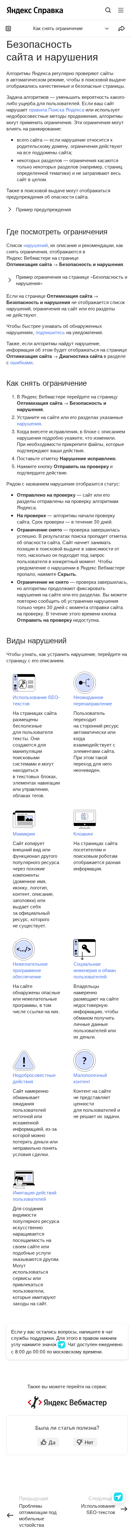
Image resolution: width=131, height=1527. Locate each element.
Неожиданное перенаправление (92, 700)
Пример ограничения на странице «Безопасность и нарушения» (71, 279)
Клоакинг (83, 833)
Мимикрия (24, 833)
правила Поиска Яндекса (56, 109)
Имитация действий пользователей (34, 1195)
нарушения (29, 423)
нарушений (36, 245)
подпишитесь (50, 332)
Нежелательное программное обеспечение (30, 970)
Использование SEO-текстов (36, 700)
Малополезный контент (90, 1078)
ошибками (21, 362)
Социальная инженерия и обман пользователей (94, 970)
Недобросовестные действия (34, 1078)
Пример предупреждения (43, 209)
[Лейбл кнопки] (121, 10)
